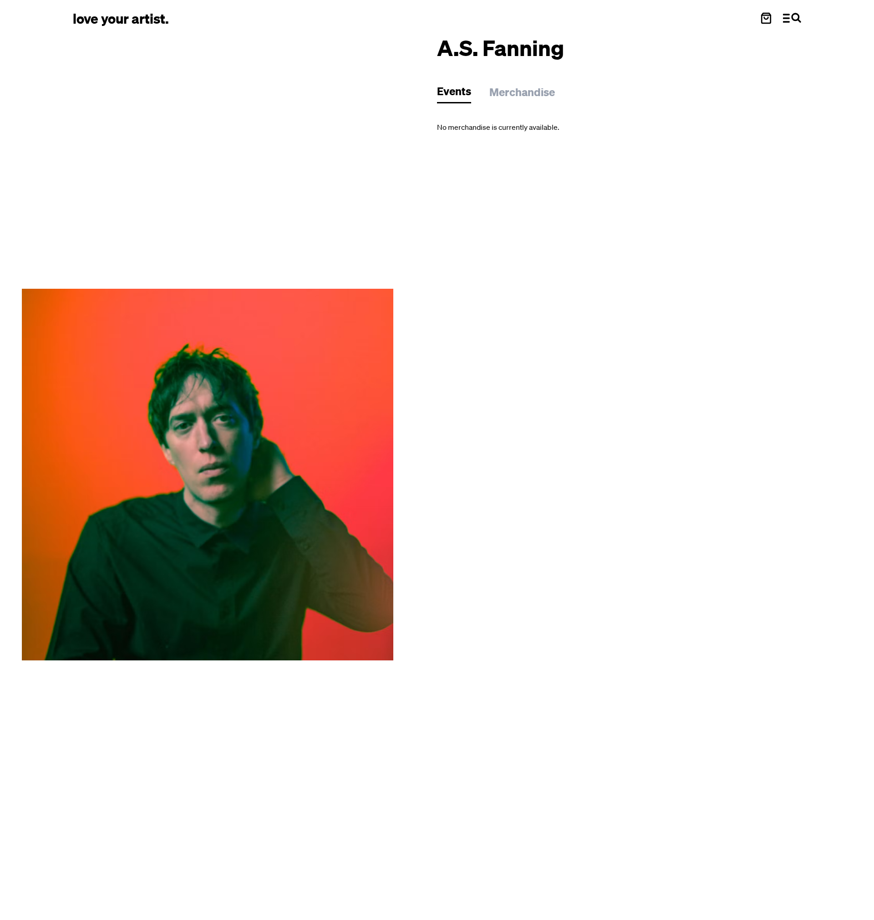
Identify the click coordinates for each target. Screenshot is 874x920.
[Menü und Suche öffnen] (792, 18)
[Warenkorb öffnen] (766, 18)
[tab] (458, 93)
